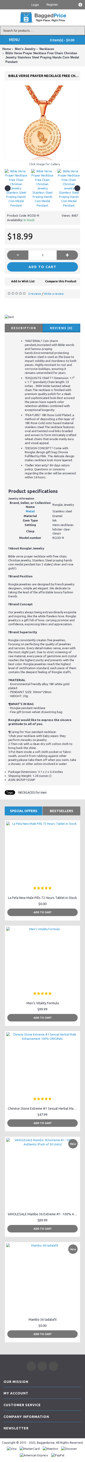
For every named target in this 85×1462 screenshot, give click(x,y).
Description (23, 328)
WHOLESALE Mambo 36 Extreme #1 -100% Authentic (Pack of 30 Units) (43, 1214)
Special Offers (23, 811)
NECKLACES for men (32, 792)
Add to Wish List (23, 281)
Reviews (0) (61, 328)
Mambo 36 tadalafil (43, 1319)
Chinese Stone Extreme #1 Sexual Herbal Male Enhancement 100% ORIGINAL (43, 1108)
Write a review (54, 293)
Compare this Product (60, 281)
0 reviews (34, 293)
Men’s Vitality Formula (42, 1003)
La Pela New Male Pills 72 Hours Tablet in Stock (42, 898)
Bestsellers (61, 811)
